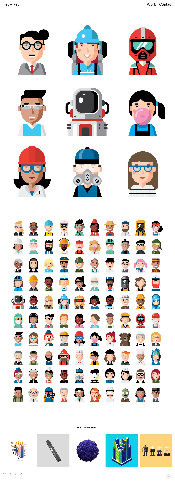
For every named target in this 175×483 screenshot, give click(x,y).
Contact (165, 4)
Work (151, 4)
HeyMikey (11, 4)
